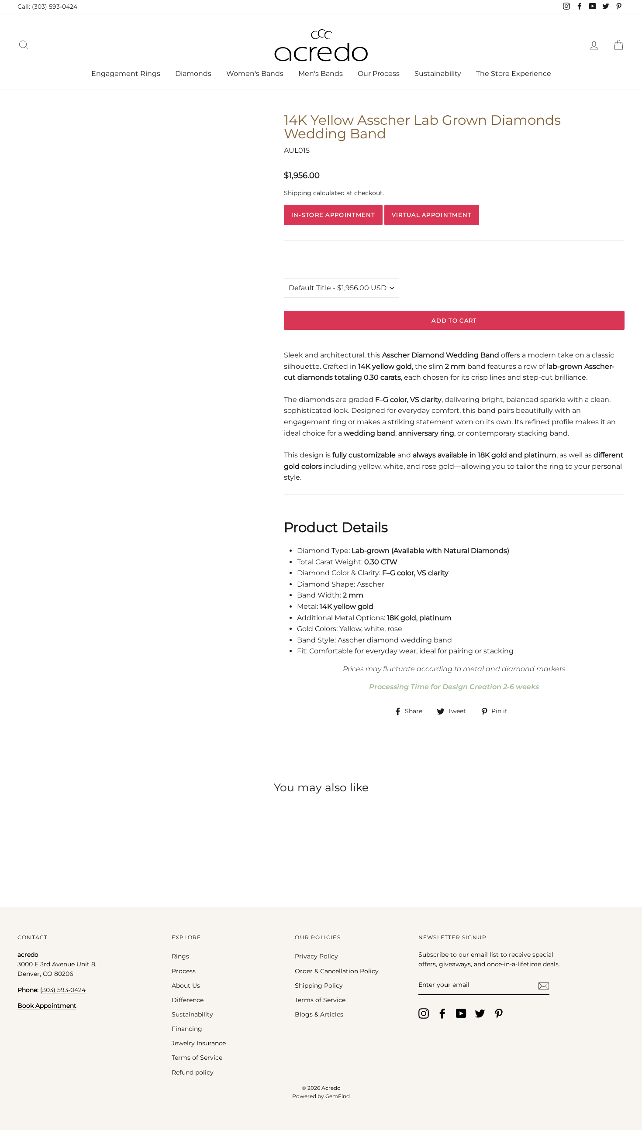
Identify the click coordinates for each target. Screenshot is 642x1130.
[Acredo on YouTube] (461, 1013)
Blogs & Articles (319, 1014)
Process (184, 971)
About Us (186, 985)
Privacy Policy (316, 956)
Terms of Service (197, 1057)
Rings (180, 956)
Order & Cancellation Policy (337, 971)
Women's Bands (254, 73)
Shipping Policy (319, 985)
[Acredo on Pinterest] (499, 1013)
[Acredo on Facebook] (442, 1013)
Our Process (379, 73)
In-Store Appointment (333, 214)
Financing (187, 1028)
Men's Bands (320, 73)
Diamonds (193, 73)
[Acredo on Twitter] (480, 1013)
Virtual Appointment (432, 214)
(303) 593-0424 (63, 989)
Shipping (297, 192)
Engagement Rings (125, 73)
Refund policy (193, 1072)
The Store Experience (513, 73)
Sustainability (437, 73)
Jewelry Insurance (199, 1043)
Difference (188, 999)
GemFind (337, 1096)
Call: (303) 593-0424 (47, 6)
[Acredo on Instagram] (423, 1013)
